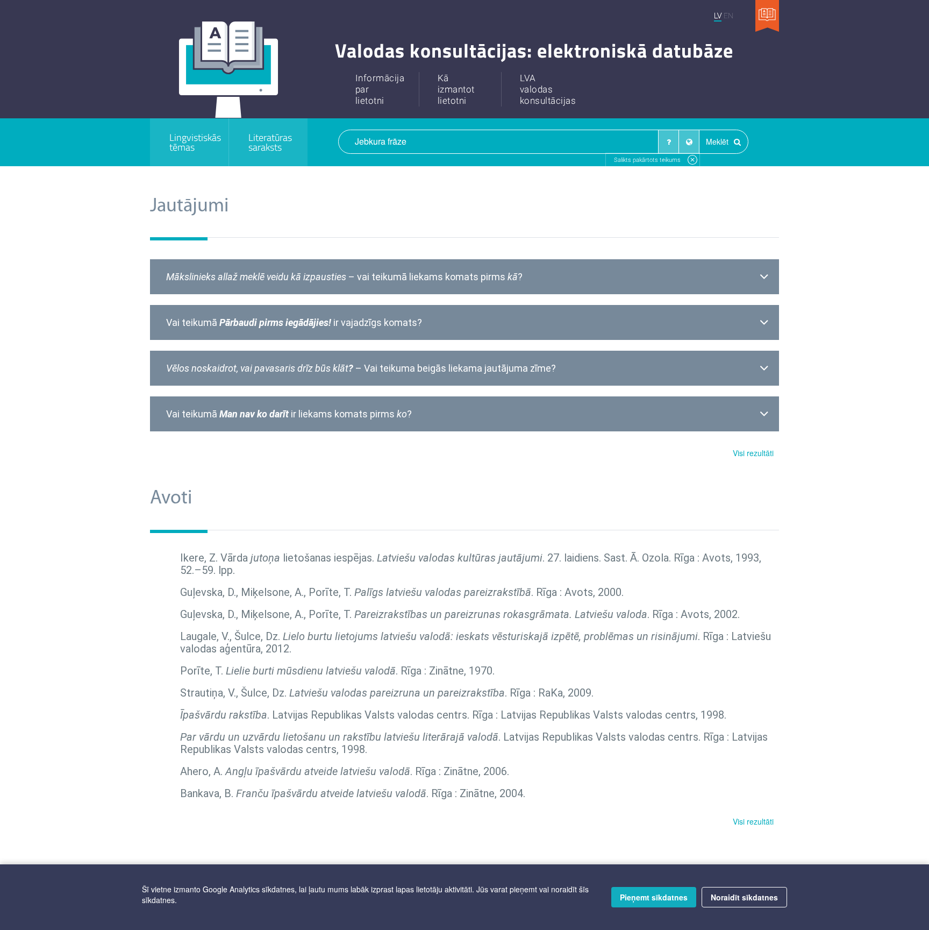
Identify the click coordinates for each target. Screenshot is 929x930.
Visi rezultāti (753, 453)
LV (717, 15)
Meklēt (718, 141)
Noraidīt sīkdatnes (744, 897)
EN (728, 15)
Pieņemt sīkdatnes (654, 897)
